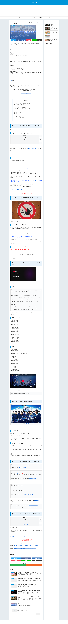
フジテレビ (27, 423)
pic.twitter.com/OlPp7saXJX (28, 494)
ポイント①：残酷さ (18, 116)
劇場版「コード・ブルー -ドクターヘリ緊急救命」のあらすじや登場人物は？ (25, 109)
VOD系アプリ (12, 554)
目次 (25, 100)
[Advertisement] (34, 10)
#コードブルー (19, 473)
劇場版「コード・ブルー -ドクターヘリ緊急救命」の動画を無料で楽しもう (25, 120)
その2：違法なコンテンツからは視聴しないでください (23, 108)
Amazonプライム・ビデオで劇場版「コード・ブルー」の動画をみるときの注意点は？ (26, 105)
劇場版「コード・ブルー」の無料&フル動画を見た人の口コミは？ (23, 118)
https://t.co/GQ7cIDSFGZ (36, 465)
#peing (28, 465)
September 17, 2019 (22, 467)
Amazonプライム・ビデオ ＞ (21, 189)
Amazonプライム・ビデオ (35, 66)
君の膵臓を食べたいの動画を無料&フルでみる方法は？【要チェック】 (25, 548)
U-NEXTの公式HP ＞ (13, 189)
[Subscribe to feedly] (18, 565)
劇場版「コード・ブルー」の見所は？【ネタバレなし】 (22, 114)
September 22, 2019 (32, 478)
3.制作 (16, 113)
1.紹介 (16, 111)
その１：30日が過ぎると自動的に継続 (20, 107)
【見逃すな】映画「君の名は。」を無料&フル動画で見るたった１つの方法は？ (26, 545)
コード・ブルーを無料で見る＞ (26, 93)
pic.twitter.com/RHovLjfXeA (33, 505)
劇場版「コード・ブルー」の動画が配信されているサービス (23, 103)
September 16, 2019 (23, 496)
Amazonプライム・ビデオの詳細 (19, 104)
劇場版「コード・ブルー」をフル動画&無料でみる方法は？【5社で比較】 (24, 102)
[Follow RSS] (34, 565)
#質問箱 (30, 465)
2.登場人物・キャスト (18, 112)
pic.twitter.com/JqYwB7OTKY (20, 475)
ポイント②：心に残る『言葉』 (19, 117)
